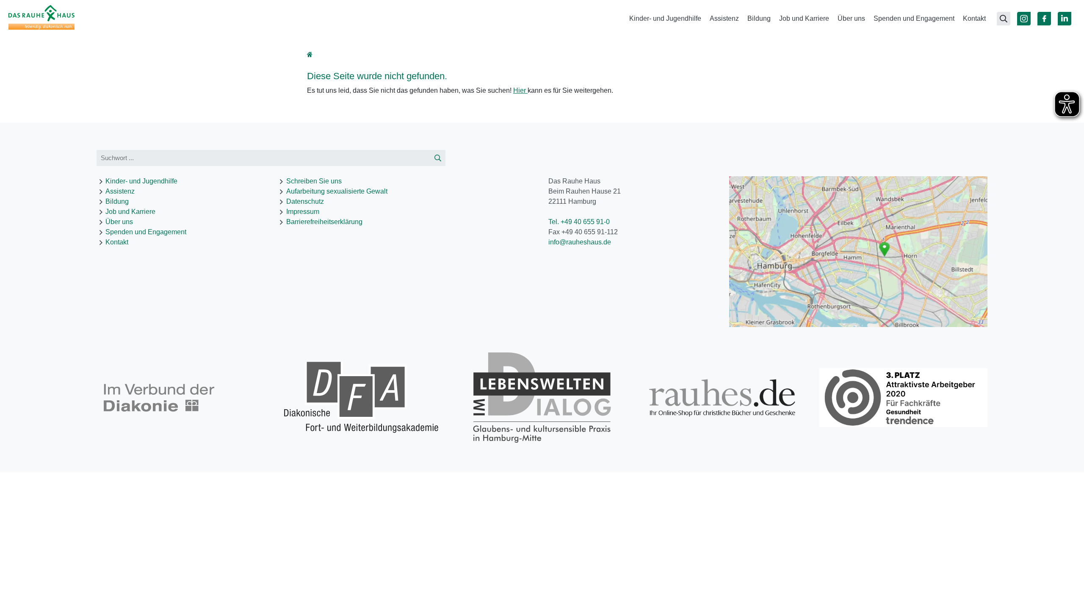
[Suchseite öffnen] (1003, 18)
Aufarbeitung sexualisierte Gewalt (336, 191)
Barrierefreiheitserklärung (324, 221)
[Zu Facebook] (1044, 18)
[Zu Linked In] (1064, 18)
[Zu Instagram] (1024, 18)
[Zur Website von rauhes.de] (722, 397)
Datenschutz (305, 201)
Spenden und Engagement (914, 18)
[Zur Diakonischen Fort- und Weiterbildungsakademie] (361, 397)
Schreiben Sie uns (314, 181)
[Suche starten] (437, 158)
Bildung (759, 18)
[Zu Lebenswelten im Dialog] (542, 398)
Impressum (302, 211)
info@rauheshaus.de (579, 242)
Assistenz (724, 18)
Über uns (851, 18)
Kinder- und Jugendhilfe (665, 18)
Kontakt (974, 18)
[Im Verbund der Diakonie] (180, 398)
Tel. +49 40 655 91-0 (579, 221)
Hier (520, 90)
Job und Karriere (804, 18)
